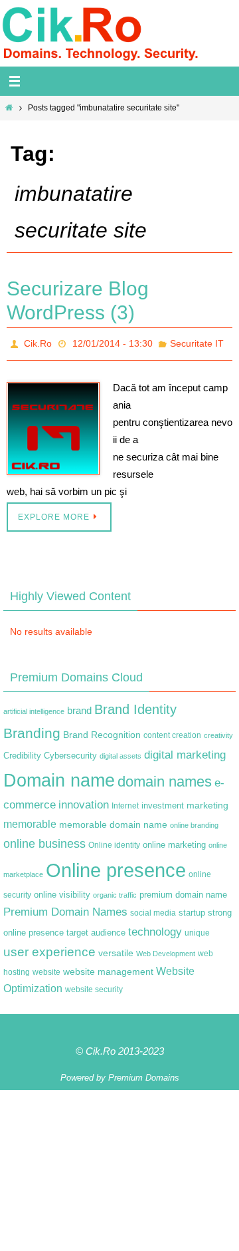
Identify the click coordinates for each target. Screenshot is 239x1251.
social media (153, 909)
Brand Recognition (102, 730)
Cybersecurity (70, 752)
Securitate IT (197, 342)
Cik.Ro (38, 342)
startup (192, 909)
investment (162, 802)
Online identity (114, 841)
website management (108, 967)
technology (155, 927)
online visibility (62, 891)
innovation (83, 801)
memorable (29, 820)
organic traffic (115, 892)
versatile (115, 949)
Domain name (59, 776)
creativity (218, 731)
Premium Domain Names (65, 908)
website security (94, 985)
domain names (165, 777)
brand (79, 706)
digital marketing (185, 751)
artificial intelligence (33, 707)
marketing (207, 802)
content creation (172, 731)
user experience (49, 949)
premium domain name (183, 891)
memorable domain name (113, 820)
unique (197, 929)
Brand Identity (135, 705)
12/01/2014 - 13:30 (112, 342)
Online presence (116, 867)
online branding (194, 821)
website (46, 968)
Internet (125, 802)
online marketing (174, 841)
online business (44, 839)
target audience (95, 929)
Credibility (22, 752)
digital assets (120, 753)
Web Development (165, 950)
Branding (31, 729)
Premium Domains (143, 1074)
